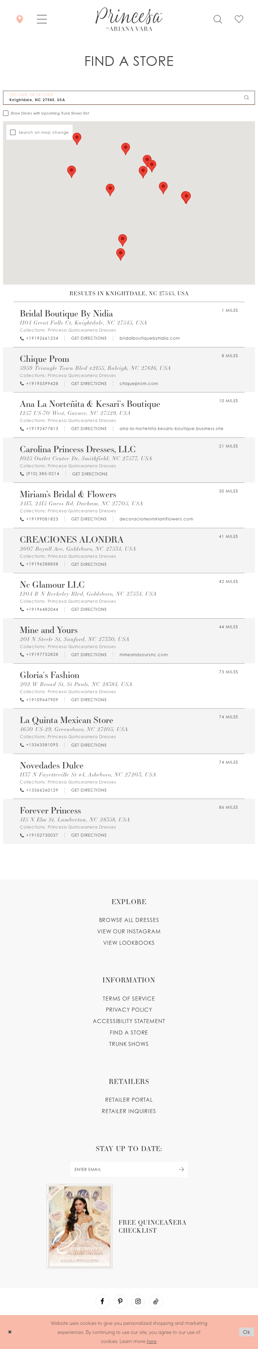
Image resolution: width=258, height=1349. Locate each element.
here (152, 1341)
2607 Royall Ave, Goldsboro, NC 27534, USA (78, 548)
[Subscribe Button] (181, 1169)
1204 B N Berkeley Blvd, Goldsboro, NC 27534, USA (88, 593)
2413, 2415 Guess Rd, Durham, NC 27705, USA (81, 503)
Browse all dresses (129, 920)
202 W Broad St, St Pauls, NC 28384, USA (76, 683)
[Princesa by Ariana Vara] (129, 19)
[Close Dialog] (10, 1332)
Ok (247, 1332)
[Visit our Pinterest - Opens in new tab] (120, 1302)
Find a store (129, 1032)
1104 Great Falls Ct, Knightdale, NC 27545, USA (83, 322)
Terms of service (129, 998)
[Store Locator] (19, 19)
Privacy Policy (129, 1009)
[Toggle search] (217, 19)
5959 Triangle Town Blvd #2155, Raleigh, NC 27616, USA (95, 367)
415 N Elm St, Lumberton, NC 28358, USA (75, 819)
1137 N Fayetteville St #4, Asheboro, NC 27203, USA (88, 774)
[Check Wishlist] (239, 19)
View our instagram (129, 931)
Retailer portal (129, 1099)
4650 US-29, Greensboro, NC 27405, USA (74, 728)
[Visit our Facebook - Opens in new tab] (102, 1302)
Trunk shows (129, 1044)
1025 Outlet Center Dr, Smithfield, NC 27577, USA (86, 458)
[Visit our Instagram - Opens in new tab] (138, 1302)
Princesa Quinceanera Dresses (82, 330)
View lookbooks (129, 942)
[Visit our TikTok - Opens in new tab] (156, 1302)
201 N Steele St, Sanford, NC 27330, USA (74, 638)
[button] (41, 19)
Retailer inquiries (129, 1111)
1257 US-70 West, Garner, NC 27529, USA (75, 412)
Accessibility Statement (129, 1021)
